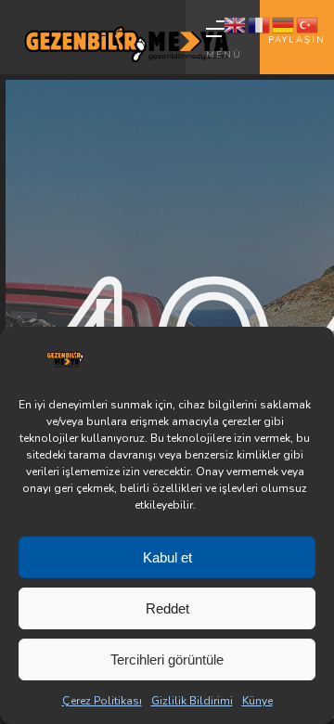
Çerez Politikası (102, 700)
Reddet (167, 608)
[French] (260, 24)
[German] (284, 24)
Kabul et (167, 557)
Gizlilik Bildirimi (192, 700)
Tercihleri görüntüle (167, 659)
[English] (236, 24)
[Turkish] (308, 24)
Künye (257, 700)
